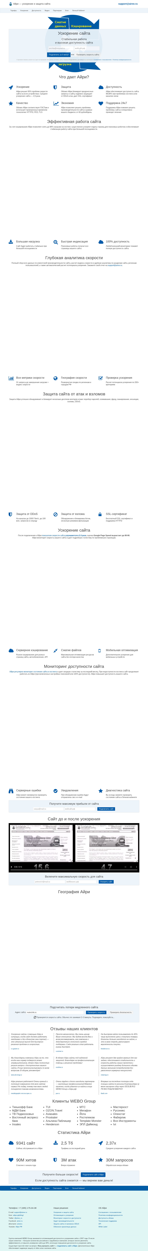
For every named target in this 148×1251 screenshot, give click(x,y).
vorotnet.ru (59, 1051)
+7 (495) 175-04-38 (27, 1208)
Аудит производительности (64, 1221)
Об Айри (103, 1208)
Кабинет (78, 10)
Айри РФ (19, 1227)
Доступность (36, 10)
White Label (103, 1227)
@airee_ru (18, 1218)
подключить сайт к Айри (67, 1246)
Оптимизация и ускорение (64, 1215)
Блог (67, 10)
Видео (47, 10)
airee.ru (20, 1221)
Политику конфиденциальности (122, 59)
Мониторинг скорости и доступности (67, 1218)
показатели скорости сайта (64, 535)
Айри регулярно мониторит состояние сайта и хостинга (33, 672)
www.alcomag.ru (16, 1075)
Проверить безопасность (121, 1012)
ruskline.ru (59, 1067)
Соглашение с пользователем (102, 59)
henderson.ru (105, 1049)
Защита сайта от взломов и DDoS (66, 1224)
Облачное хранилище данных (65, 1227)
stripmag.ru (104, 1075)
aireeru (19, 1224)
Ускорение (24, 10)
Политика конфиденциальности (111, 1215)
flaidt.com (104, 1093)
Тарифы (13, 10)
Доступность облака (106, 1218)
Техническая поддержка (108, 1221)
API (100, 1224)
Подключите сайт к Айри (93, 1175)
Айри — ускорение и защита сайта (31, 4)
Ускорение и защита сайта (64, 1212)
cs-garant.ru (15, 1049)
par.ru (58, 1093)
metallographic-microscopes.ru (21, 1093)
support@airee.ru (128, 4)
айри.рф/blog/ (18, 1215)
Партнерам (57, 10)
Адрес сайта (20, 1012)
